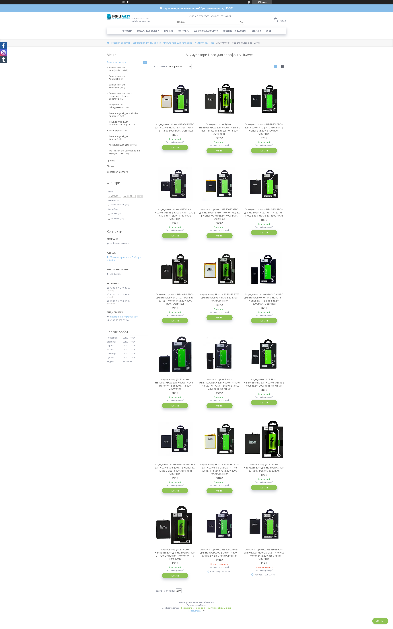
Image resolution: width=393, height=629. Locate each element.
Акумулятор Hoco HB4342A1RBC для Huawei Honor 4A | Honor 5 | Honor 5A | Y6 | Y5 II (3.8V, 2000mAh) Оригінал (264, 299)
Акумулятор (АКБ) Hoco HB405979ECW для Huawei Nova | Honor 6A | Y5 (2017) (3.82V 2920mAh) (175, 384)
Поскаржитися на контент (193, 608)
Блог (268, 30)
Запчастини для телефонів (147, 43)
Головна (127, 30)
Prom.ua (212, 602)
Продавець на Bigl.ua (196, 605)
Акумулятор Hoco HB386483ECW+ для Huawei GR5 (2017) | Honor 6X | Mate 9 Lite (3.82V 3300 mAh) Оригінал (175, 469)
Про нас (168, 30)
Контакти (183, 30)
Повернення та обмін (235, 30)
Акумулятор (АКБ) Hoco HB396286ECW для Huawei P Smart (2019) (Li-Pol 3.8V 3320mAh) (264, 467)
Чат (382, 621)
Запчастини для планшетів (117, 77)
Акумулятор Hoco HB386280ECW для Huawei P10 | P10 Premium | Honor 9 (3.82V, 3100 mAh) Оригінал (264, 129)
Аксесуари (114, 130)
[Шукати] (241, 22)
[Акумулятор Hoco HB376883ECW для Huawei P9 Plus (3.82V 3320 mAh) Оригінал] (219, 269)
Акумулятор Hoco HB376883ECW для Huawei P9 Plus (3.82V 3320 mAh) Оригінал (219, 297)
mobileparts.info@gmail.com (124, 316)
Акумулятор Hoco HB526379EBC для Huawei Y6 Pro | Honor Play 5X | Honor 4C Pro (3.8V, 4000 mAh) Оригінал (219, 214)
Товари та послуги (148, 30)
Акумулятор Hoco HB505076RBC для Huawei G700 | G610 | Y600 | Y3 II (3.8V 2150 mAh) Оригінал (219, 552)
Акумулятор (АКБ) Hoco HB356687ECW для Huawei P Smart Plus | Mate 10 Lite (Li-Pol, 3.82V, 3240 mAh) (219, 129)
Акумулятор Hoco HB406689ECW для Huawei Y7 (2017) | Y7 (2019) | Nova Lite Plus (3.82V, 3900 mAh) (264, 212)
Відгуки (256, 30)
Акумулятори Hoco (204, 43)
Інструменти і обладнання (116, 106)
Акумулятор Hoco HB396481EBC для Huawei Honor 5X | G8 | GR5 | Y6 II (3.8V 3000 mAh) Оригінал (175, 127)
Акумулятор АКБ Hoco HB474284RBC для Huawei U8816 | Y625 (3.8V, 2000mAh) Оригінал (264, 382)
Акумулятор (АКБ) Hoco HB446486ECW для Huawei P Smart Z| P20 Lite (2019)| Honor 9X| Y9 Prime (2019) (175, 554)
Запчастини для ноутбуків (117, 86)
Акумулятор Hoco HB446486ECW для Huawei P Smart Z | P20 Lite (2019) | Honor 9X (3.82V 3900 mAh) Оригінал (175, 299)
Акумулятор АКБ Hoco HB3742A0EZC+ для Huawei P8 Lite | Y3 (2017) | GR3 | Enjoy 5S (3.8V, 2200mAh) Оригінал (219, 384)
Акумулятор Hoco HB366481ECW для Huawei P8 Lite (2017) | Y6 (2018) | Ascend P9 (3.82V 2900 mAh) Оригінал (219, 469)
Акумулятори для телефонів (177, 43)
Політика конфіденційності (219, 608)
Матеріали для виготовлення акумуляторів (124, 152)
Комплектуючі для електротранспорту (119, 123)
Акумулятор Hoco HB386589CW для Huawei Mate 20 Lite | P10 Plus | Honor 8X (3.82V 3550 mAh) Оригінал (264, 554)
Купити (175, 147)
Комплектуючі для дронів (118, 137)
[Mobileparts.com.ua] (118, 16)
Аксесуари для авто (119, 144)
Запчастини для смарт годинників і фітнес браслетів (120, 96)
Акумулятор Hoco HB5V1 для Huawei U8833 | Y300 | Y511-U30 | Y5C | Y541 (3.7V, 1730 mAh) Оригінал (175, 214)
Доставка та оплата (206, 30)
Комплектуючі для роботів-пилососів (123, 114)
